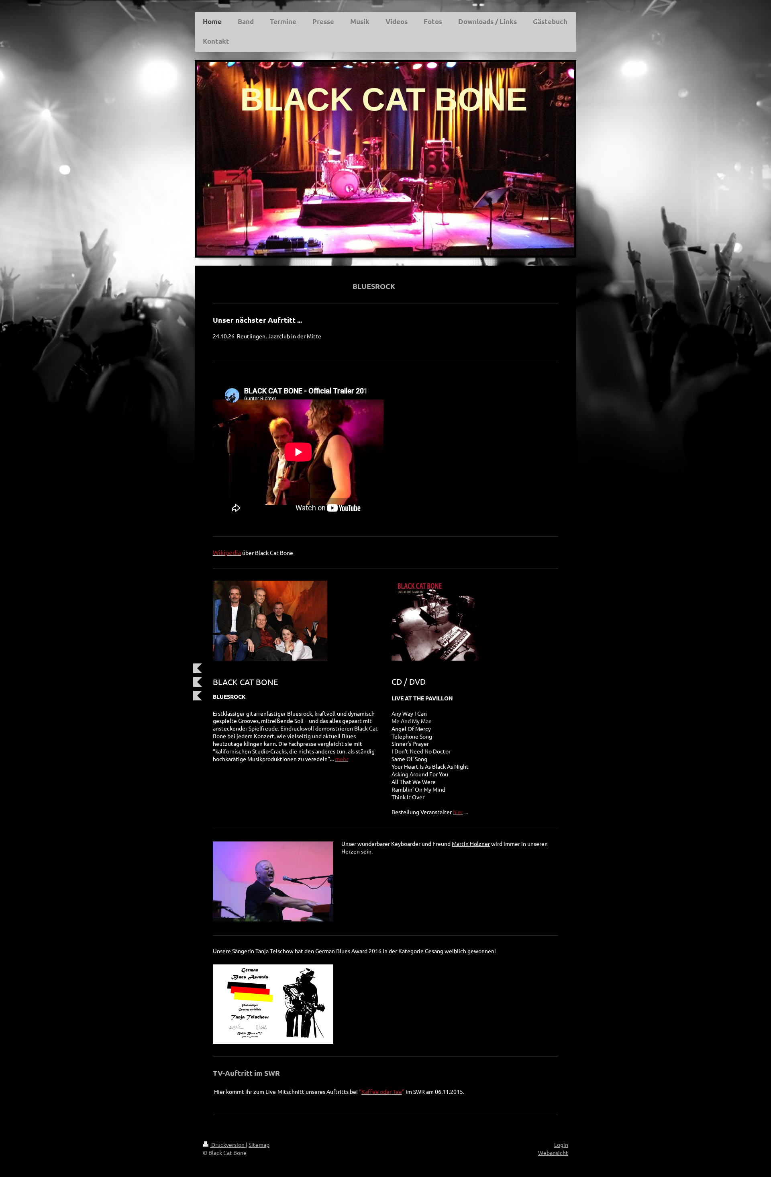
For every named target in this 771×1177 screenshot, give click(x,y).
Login (561, 1144)
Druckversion (228, 1144)
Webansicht (553, 1152)
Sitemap (259, 1144)
